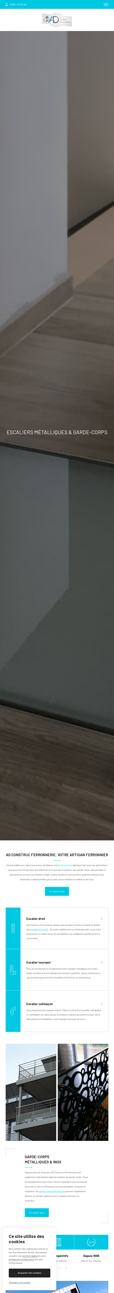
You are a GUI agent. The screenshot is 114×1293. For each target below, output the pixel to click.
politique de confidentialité (21, 1259)
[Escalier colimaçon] (64, 1004)
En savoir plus (57, 891)
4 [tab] (66, 1268)
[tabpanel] (57, 1249)
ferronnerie (66, 865)
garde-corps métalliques (52, 1191)
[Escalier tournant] (64, 962)
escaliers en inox (39, 929)
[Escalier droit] (64, 918)
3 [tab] (60, 1268)
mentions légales (30, 1256)
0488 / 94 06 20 (18, 4)
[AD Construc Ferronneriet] (57, 20)
